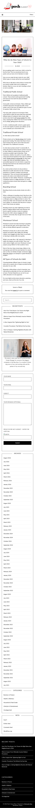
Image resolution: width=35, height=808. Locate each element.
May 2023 (6, 605)
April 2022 (7, 655)
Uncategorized (8, 710)
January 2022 (7, 666)
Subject (6, 393)
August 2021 (7, 681)
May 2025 (6, 514)
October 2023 (8, 586)
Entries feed (7, 723)
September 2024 (8, 545)
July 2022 (6, 643)
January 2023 (7, 621)
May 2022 (6, 651)
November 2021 (8, 674)
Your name (7, 376)
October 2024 (8, 541)
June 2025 (7, 511)
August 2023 (7, 594)
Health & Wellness (9, 698)
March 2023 (7, 613)
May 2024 (6, 560)
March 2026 (7, 477)
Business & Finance (9, 695)
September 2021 (8, 677)
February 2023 (8, 617)
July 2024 (6, 552)
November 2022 (8, 628)
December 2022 (8, 624)
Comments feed (8, 727)
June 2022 (7, 647)
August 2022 (7, 639)
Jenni (18, 66)
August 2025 (7, 503)
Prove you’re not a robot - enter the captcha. (16, 430)
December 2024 (8, 533)
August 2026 (7, 458)
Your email (7, 385)
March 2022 (7, 658)
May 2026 (6, 469)
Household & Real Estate (11, 702)
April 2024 (7, 564)
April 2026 (7, 473)
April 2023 (7, 609)
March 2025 (7, 522)
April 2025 (7, 518)
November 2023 (8, 583)
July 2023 (6, 598)
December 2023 (8, 579)
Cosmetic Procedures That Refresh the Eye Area (17, 326)
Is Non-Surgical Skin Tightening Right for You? (16, 322)
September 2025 (8, 499)
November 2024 (8, 537)
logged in (15, 290)
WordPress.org (8, 731)
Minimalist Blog (28, 804)
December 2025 (8, 488)
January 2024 (7, 575)
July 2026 (6, 461)
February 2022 (8, 662)
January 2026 (7, 484)
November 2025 (8, 492)
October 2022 (8, 632)
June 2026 (7, 465)
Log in (5, 720)
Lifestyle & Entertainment (11, 706)
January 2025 (7, 530)
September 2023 (8, 590)
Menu (31, 14)
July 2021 (6, 685)
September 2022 (8, 636)
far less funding (21, 118)
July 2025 (6, 507)
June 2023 (7, 602)
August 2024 (7, 549)
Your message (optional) (12, 402)
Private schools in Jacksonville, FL (15, 158)
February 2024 (8, 571)
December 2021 (8, 670)
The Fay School (19, 139)
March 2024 (7, 567)
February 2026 (8, 480)
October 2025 (8, 496)
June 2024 (7, 556)
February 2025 (8, 526)
